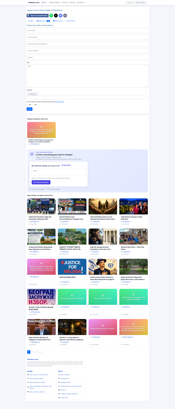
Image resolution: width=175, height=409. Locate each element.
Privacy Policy (70, 21)
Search (82, 2)
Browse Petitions (54, 2)
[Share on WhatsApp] (51, 15)
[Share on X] (56, 15)
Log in (130, 2)
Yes (30, 105)
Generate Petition (42, 182)
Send (29, 109)
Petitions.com (33, 2)
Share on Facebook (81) (39, 16)
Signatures (43, 21)
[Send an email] (60, 15)
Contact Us (65, 2)
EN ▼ (45, 2)
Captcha (29, 90)
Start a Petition (140, 2)
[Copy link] (65, 15)
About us (73, 2)
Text (28, 63)
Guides (30, 371)
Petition (31, 21)
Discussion (59, 21)
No (36, 105)
